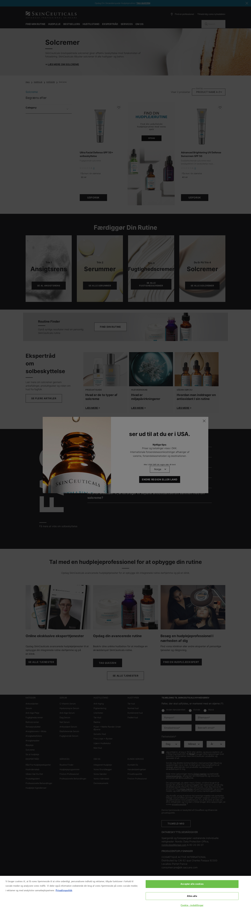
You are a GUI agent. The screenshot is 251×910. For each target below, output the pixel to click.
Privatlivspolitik (64, 890)
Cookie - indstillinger (192, 905)
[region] (125, 893)
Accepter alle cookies (192, 884)
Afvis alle (192, 896)
